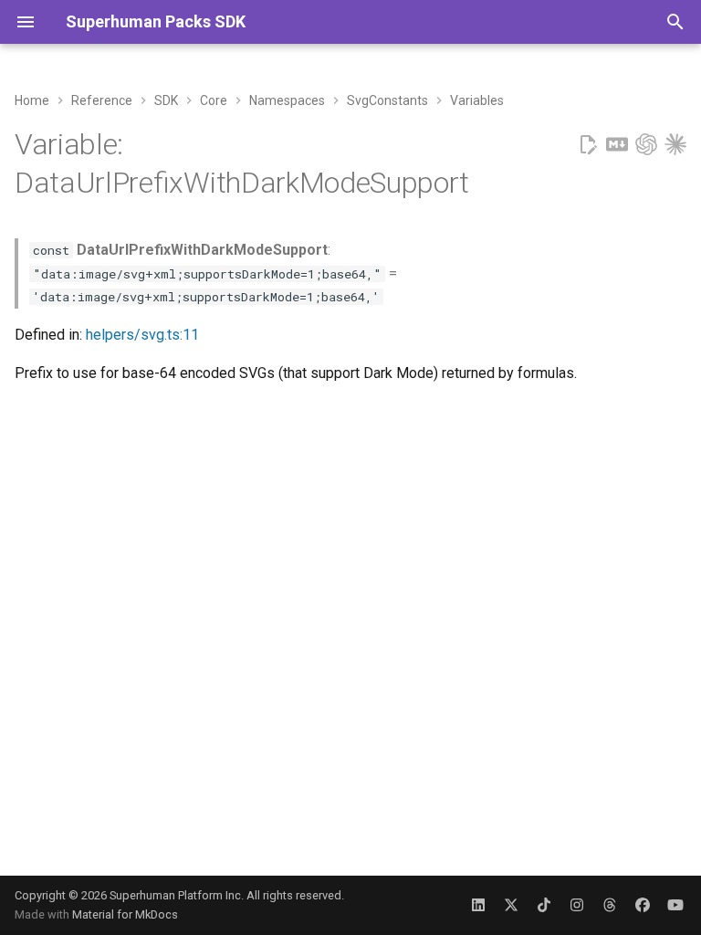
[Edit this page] (588, 145)
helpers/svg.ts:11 (142, 334)
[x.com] (511, 904)
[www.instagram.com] (576, 904)
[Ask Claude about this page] (675, 145)
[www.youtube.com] (675, 904)
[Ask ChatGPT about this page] (646, 145)
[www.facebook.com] (642, 904)
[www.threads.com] (609, 904)
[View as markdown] (617, 145)
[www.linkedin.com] (478, 904)
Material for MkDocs (125, 914)
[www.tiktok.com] (544, 904)
